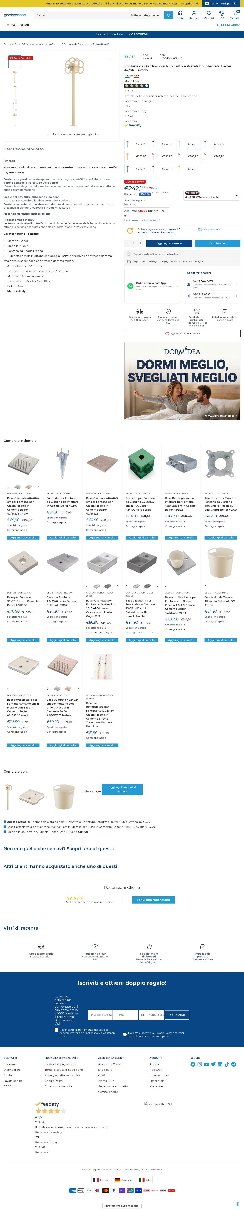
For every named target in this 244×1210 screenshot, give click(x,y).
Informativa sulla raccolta (122, 1205)
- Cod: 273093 (182, 592)
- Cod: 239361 (63, 695)
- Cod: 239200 (63, 592)
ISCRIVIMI (177, 1015)
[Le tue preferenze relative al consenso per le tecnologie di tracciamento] (237, 1203)
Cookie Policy (54, 1080)
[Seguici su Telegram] (233, 1065)
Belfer (129, 56)
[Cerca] (168, 15)
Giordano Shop (13, 44)
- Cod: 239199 (23, 592)
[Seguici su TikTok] (226, 1065)
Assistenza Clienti (109, 1064)
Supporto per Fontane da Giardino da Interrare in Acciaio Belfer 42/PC (62, 502)
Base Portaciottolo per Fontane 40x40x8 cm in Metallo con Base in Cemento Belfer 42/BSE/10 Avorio (23, 707)
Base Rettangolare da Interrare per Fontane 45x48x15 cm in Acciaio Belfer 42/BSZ (180, 504)
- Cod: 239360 (24, 493)
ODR (101, 1075)
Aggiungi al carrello (169, 243)
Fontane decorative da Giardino (43, 44)
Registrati (156, 1069)
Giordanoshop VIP (152, 220)
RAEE (7, 1086)
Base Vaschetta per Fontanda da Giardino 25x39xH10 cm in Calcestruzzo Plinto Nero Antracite (140, 608)
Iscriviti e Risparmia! (224, 3)
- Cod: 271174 (220, 592)
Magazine (156, 1086)
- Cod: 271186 (23, 695)
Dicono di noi (12, 1069)
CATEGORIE (20, 25)
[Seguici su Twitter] (213, 1065)
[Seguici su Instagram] (199, 1065)
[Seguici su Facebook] (192, 1065)
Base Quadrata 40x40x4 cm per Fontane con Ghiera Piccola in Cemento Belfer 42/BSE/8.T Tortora (63, 707)
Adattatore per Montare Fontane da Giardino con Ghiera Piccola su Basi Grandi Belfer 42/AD (221, 504)
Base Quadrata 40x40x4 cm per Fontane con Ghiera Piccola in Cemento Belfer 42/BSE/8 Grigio (23, 506)
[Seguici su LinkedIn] (220, 1065)
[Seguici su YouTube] (206, 1065)
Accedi (154, 1064)
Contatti (9, 1075)
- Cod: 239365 (102, 493)
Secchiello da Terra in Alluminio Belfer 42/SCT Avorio (220, 601)
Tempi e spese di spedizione (64, 1069)
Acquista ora (218, 243)
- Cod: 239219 (220, 493)
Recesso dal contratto (113, 1086)
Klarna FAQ (106, 1080)
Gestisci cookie (108, 1092)
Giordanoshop (95, 592)
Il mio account (159, 1075)
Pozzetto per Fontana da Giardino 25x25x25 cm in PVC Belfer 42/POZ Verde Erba (140, 504)
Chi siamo (10, 1064)
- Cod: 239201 (142, 493)
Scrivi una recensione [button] (153, 900)
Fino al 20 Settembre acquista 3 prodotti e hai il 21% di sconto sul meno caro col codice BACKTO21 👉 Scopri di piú (122, 3)
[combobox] (143, 1015)
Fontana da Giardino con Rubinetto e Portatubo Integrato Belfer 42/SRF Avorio (79, 822)
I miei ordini (157, 1080)
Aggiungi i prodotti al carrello (122, 789)
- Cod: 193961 (181, 493)
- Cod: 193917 (62, 493)
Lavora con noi (13, 1080)
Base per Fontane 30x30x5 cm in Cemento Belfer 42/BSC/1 (23, 601)
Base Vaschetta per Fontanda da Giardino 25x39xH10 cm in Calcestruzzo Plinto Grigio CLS (100, 608)
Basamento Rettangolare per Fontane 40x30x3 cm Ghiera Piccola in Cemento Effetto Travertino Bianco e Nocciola (100, 715)
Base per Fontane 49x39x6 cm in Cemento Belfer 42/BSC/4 (63, 601)
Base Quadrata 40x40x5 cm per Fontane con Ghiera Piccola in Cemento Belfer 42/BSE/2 (102, 506)
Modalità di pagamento (60, 1064)
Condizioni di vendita (58, 1086)
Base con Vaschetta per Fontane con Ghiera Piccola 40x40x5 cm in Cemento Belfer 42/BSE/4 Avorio (181, 605)
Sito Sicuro (105, 1069)
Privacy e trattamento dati (62, 1075)
